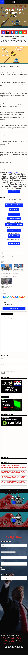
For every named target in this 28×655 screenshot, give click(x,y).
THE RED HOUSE (14, 517)
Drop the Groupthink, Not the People (10, 465)
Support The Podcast (14, 191)
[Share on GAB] (20, 32)
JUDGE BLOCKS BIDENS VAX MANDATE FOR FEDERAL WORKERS (6, 272)
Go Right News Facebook (14, 218)
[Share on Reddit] (24, 32)
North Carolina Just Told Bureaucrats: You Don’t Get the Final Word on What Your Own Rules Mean (13, 468)
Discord (19, 639)
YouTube (20, 640)
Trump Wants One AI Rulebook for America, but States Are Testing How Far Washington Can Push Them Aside (13, 483)
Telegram (16, 637)
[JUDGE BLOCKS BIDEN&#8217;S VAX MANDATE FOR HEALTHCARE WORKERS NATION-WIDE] (6, 281)
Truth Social (20, 642)
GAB (10, 643)
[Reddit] (13, 297)
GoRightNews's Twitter (14, 214)
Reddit (12, 642)
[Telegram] (6, 297)
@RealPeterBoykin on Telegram (14, 224)
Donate (5, 637)
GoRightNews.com (14, 209)
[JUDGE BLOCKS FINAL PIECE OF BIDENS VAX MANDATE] (18, 267)
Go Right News (14, 537)
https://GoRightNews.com (13, 172)
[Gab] (8, 297)
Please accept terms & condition (9, 371)
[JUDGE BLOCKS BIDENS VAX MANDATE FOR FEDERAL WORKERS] (6, 267)
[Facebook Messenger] (17, 297)
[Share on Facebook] (12, 32)
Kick (10, 637)
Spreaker (5, 642)
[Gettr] (22, 297)
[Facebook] (4, 297)
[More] (24, 297)
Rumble (13, 640)
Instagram (5, 640)
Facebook (5, 639)
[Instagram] (15, 297)
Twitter (13, 639)
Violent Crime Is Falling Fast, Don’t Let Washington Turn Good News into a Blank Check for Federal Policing (13, 478)
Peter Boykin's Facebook (14, 230)
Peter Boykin (12, 22)
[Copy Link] (20, 297)
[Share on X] (8, 32)
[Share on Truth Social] (3, 32)
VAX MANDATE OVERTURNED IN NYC (14, 8)
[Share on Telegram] (16, 32)
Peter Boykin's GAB (14, 236)
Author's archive (14, 308)
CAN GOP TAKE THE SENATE (14, 499)
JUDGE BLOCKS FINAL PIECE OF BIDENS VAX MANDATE (18, 272)
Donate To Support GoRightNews (14, 205)
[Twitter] (11, 297)
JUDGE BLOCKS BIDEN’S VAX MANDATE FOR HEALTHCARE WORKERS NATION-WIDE (6, 287)
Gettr (4, 643)
